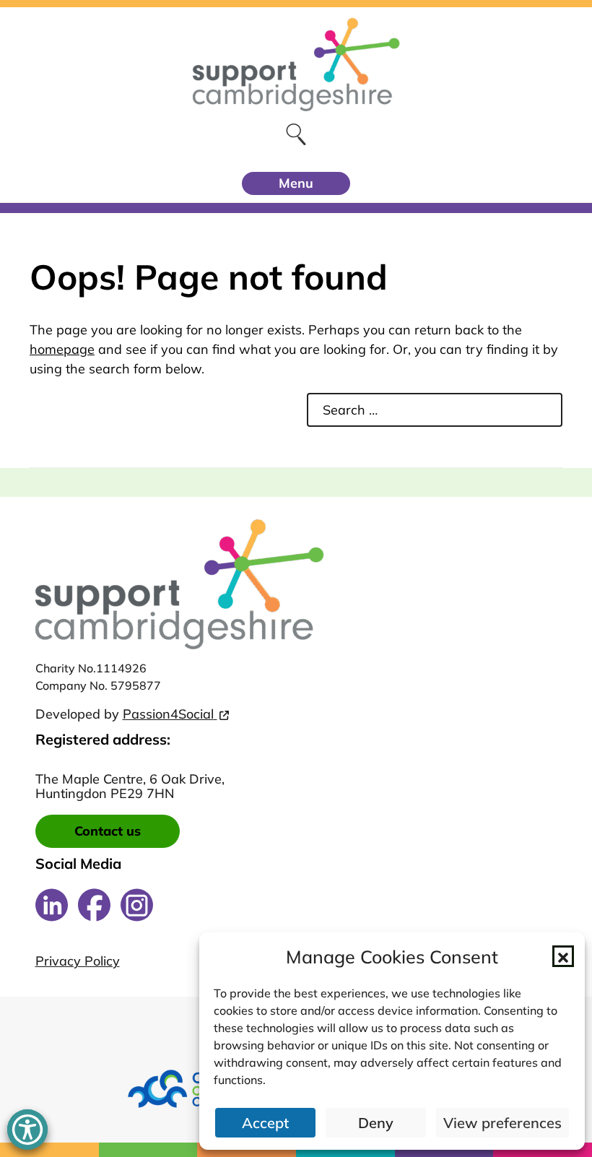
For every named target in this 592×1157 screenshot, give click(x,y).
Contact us (107, 831)
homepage (62, 349)
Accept (265, 1123)
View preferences (502, 1123)
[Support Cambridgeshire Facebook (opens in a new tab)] (94, 905)
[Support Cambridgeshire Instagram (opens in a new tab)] (137, 905)
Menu (296, 183)
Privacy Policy (77, 961)
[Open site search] (296, 134)
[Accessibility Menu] (27, 1129)
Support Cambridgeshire (296, 64)
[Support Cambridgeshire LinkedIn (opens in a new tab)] (51, 905)
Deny (375, 1123)
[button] (563, 956)
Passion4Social (168, 714)
